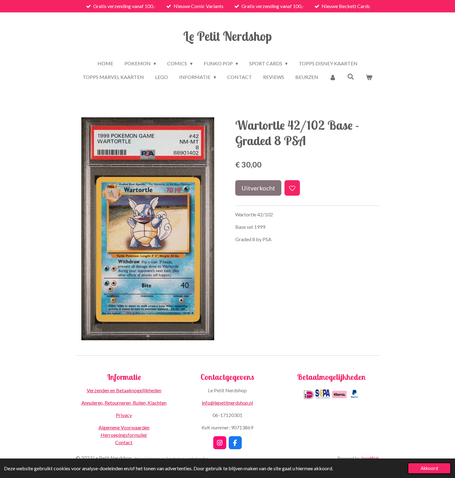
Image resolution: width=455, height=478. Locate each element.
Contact (123, 442)
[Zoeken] (350, 76)
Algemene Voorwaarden (124, 427)
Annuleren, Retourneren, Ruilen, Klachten (124, 403)
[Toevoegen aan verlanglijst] (292, 188)
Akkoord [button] (429, 468)
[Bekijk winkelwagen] (368, 77)
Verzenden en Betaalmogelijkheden (124, 390)
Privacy (124, 415)
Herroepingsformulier (124, 435)
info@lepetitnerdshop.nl (227, 403)
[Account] (332, 77)
